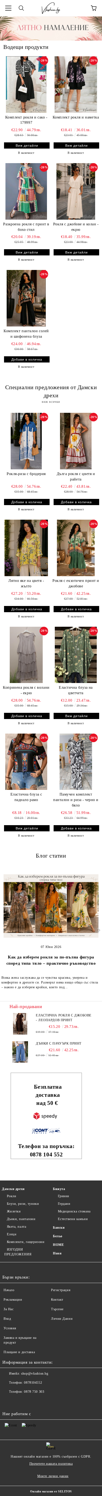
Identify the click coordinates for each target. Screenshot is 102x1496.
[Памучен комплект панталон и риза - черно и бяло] (75, 762)
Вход (7, 1318)
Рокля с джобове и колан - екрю (76, 227)
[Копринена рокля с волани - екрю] (26, 655)
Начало (9, 1290)
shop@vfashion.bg (34, 1373)
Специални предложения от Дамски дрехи (51, 391)
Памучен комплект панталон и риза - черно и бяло (75, 799)
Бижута (59, 1189)
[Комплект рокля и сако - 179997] (26, 84)
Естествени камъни (73, 1219)
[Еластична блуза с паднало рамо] (26, 762)
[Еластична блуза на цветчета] (75, 655)
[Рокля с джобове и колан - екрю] (75, 191)
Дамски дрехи (13, 1189)
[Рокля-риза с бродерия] (26, 441)
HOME (58, 1245)
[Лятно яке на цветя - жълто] (26, 548)
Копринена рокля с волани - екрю (26, 690)
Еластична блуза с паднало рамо (26, 797)
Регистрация (60, 1290)
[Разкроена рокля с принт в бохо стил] (26, 191)
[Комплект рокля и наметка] (75, 84)
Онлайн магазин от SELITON (51, 1491)
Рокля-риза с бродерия (26, 474)
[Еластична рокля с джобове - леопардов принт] (20, 1024)
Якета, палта (16, 1226)
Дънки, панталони (21, 1219)
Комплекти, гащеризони (25, 1242)
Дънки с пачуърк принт (59, 1043)
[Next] (97, 930)
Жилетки (14, 1211)
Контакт (57, 1299)
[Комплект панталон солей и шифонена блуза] (26, 298)
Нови (57, 1253)
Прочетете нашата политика (51, 1463)
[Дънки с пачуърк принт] (20, 1052)
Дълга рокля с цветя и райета (76, 476)
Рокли (11, 1196)
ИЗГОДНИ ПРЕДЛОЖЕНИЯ (17, 1252)
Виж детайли (27, 145)
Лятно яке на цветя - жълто (26, 583)
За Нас (9, 1309)
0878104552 (33, 1382)
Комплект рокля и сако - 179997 (26, 120)
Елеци (11, 1234)
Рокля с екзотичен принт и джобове (75, 583)
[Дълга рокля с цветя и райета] (75, 441)
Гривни (63, 1196)
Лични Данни (62, 1318)
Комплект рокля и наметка (76, 117)
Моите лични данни (53, 1476)
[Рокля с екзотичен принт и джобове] (75, 548)
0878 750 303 (34, 1391)
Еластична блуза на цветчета (76, 690)
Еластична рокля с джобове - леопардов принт (64, 1018)
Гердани (64, 1204)
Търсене (57, 1309)
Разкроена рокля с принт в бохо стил (26, 227)
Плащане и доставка (19, 1352)
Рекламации (13, 1299)
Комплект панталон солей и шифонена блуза (26, 333)
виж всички (51, 402)
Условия (10, 1328)
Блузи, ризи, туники (23, 1204)
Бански (59, 1227)
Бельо (57, 1236)
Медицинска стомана (74, 1211)
